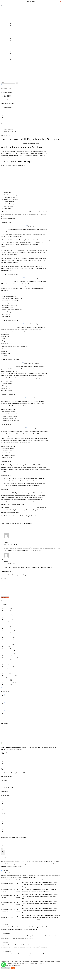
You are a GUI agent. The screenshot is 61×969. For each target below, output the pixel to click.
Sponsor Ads (15, 51)
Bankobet (6, 628)
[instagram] (11, 4)
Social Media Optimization (19, 28)
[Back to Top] (2, 849)
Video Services (16, 47)
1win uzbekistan (8, 617)
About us (6, 799)
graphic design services (37, 733)
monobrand (7, 660)
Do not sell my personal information (10, 966)
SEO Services (21, 735)
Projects (6, 803)
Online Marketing (15, 18)
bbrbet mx (7, 633)
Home (5, 127)
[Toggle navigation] (60, 1)
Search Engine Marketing (18, 25)
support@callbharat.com (19, 2)
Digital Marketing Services (19, 21)
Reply (5, 540)
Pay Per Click (4, 230)
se (4, 678)
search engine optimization (13, 735)
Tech (44, 738)
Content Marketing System (37, 727)
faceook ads (23, 733)
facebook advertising (16, 733)
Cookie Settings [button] (5, 968)
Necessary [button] (4, 868)
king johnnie (7, 655)
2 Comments (31, 135)
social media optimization (16, 738)
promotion (54, 733)
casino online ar (8, 642)
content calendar (19, 727)
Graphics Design (16, 49)
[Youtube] (12, 4)
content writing (46, 727)
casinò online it (8, 644)
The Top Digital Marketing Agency (17, 212)
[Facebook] (7, 4)
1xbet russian (7, 619)
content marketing (27, 727)
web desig (49, 738)
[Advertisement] (30, 179)
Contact (6, 79)
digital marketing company (32, 730)
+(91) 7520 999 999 (7, 2)
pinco (5, 669)
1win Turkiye (7, 615)
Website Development (11, 741)
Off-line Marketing (15, 33)
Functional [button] (3, 922)
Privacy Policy (7, 809)
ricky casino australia (9, 675)
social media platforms (32, 738)
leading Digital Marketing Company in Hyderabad (22, 508)
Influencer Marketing (17, 41)
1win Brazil (7, 608)
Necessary (5, 871)
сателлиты (7, 684)
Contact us (7, 806)
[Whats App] (13, 4)
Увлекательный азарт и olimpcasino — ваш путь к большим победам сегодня (26, 699)
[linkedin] (9, 4)
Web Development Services (12, 831)
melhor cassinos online (10, 657)
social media (31, 735)
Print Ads (14, 36)
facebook (10, 733)
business (8, 727)
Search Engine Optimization (19, 23)
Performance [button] (4, 931)
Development (6, 730)
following (31, 733)
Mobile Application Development (21, 64)
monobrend (7, 662)
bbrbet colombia (8, 631)
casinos (6, 646)
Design (52, 727)
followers (27, 733)
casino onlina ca (8, 640)
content (13, 727)
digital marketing (19, 730)
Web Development (17, 62)
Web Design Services (18, 59)
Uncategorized (8, 682)
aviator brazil (7, 624)
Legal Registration (17, 53)
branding (2, 727)
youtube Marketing (28, 741)
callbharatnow (14, 135)
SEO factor (7, 680)
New (48, 733)
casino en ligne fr (8, 637)
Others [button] (2, 958)
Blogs (5, 801)
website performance (20, 741)
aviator (6, 622)
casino (5, 635)
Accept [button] (13, 968)
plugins (50, 733)
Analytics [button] (3, 940)
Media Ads (15, 38)
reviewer (6, 673)
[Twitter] (8, 4)
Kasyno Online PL (9, 653)
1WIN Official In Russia (10, 613)
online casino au (8, 666)
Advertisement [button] (5, 949)
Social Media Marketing (18, 30)
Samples (12, 67)
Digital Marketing (23, 135)
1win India (6, 610)
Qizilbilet (6, 671)
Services (12, 44)
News (5, 664)
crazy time (6, 648)
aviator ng (6, 626)
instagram (45, 733)
